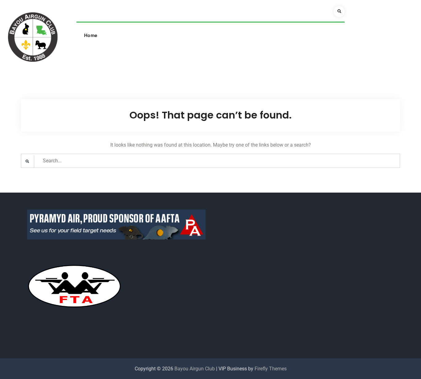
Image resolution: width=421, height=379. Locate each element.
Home (90, 35)
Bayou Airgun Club (194, 369)
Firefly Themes (271, 369)
